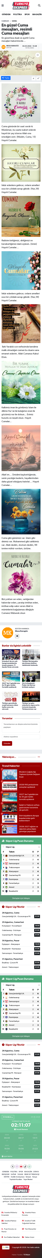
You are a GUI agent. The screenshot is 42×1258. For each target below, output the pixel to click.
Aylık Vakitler (8, 1156)
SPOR (27, 14)
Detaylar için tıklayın (21, 898)
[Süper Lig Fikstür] (39, 907)
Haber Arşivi (29, 1237)
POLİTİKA (17, 14)
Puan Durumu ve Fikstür (9, 1230)
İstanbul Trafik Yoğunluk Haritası (28, 1222)
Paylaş (7, 78)
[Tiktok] (25, 1166)
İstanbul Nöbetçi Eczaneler (9, 1214)
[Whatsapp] (29, 1166)
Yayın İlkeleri (28, 1179)
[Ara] (39, 5)
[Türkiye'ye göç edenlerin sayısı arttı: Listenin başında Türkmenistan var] (31, 696)
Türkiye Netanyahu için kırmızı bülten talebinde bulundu (30, 663)
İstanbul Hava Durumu (29, 1214)
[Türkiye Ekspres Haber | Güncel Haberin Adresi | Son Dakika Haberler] (21, 6)
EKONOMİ (5, 1174)
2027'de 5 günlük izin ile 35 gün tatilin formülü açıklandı (11, 685)
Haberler (5, 21)
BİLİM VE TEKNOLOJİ (31, 1174)
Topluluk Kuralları (15, 1179)
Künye (34, 1177)
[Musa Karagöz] (7, 633)
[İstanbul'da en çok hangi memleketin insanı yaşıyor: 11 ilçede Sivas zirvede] (11, 654)
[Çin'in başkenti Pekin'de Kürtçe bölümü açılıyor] (31, 676)
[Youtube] (21, 1166)
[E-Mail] (17, 636)
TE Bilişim (26, 1255)
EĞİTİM (6, 1177)
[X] (13, 1166)
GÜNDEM (6, 14)
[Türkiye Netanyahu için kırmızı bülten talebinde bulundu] (31, 654)
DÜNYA (36, 1172)
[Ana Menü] (3, 6)
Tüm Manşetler (30, 1229)
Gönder (7, 743)
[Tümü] (39, 757)
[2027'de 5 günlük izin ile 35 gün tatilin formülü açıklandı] (11, 676)
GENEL (14, 21)
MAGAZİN (37, 14)
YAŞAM (20, 1174)
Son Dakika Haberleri (12, 1237)
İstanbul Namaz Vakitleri (9, 1222)
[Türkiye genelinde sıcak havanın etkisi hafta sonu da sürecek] (11, 696)
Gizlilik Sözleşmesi (17, 1177)
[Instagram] (17, 1166)
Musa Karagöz (21, 631)
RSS (6, 1247)
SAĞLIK (13, 1174)
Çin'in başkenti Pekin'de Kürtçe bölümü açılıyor (28, 685)
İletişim (28, 1177)
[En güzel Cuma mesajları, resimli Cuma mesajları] (21, 63)
